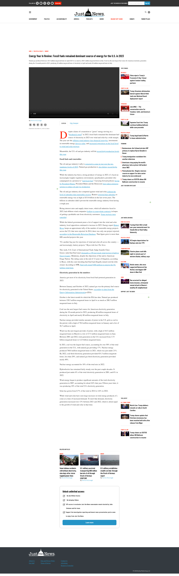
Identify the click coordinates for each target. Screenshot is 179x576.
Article (63, 123)
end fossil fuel (87, 180)
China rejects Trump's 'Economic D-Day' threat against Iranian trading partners (138, 79)
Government (33, 19)
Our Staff (31, 563)
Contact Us (64, 561)
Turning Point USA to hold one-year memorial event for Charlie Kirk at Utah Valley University (140, 228)
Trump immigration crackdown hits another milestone (134, 157)
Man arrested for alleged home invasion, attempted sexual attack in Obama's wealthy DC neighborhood (139, 284)
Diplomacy (123, 72)
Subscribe (58, 3)
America (76, 19)
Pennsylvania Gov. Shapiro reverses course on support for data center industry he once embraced (134, 173)
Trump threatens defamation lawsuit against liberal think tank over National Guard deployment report (140, 95)
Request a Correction (67, 565)
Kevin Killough (36, 120)
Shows (102, 19)
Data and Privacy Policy (48, 561)
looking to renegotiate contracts (99, 211)
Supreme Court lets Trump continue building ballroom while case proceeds (139, 125)
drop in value (80, 143)
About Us (32, 561)
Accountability (62, 19)
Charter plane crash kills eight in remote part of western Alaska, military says (140, 254)
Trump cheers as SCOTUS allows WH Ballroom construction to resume (134, 180)
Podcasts (89, 19)
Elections (123, 262)
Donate (132, 19)
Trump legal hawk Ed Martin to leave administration (139, 136)
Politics (47, 19)
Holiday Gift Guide (117, 19)
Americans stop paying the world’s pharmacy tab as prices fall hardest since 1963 (134, 165)
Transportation (125, 248)
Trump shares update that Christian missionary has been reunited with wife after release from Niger (140, 419)
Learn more (89, 522)
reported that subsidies (106, 194)
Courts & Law (124, 88)
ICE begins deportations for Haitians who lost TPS (139, 241)
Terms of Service (46, 563)
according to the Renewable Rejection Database (78, 234)
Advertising (64, 563)
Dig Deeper (74, 123)
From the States (125, 222)
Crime (122, 277)
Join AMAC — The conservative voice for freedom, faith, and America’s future (140, 110)
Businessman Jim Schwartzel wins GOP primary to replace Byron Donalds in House (135, 150)
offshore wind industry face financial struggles (90, 140)
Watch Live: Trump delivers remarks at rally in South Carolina (139, 407)
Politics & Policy (38, 51)
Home (30, 51)
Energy (46, 51)
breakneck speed (75, 134)
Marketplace (145, 19)
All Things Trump (125, 402)
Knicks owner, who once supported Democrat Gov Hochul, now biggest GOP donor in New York (138, 268)
